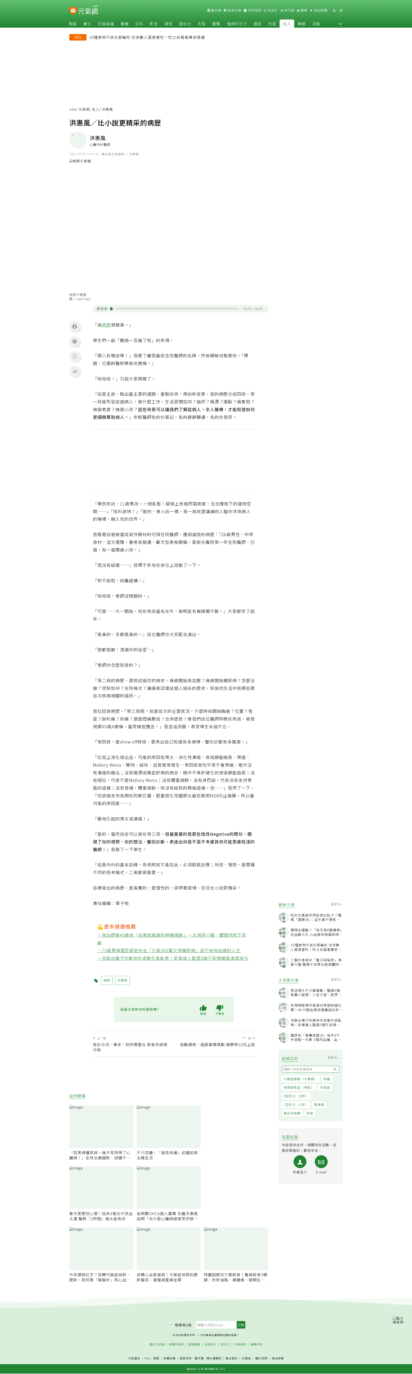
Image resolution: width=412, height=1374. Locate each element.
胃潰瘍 (319, 1104)
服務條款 (186, 1358)
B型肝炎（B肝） (296, 1096)
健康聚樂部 (176, 1344)
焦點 (73, 23)
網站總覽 (278, 1358)
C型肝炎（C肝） (295, 1104)
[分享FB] (74, 326)
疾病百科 (210, 1344)
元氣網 (84, 109)
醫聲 (216, 23)
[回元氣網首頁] (88, 10)
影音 (154, 23)
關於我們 (261, 1358)
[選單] (341, 10)
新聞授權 (170, 1358)
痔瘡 (326, 1079)
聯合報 (215, 10)
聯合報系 (232, 1358)
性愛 (272, 23)
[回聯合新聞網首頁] (73, 11)
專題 (301, 23)
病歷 (106, 325)
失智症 (325, 1087)
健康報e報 (183, 1325)
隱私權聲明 (213, 1358)
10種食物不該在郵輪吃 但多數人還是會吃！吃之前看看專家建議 (147, 37)
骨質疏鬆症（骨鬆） (298, 1087)
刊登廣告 (134, 1358)
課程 (168, 23)
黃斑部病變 (292, 1113)
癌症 (258, 23)
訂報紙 (246, 1358)
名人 (287, 23)
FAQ (147, 1358)
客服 (156, 1358)
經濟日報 (234, 10)
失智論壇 (106, 23)
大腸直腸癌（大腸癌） (300, 1079)
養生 (87, 23)
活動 (316, 23)
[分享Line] (74, 341)
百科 (139, 23)
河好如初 (254, 10)
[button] (340, 24)
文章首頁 (240, 1344)
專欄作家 (256, 1344)
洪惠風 (122, 980)
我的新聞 (320, 10)
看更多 (336, 904)
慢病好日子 (237, 23)
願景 (303, 10)
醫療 (125, 23)
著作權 (199, 1358)
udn (72, 109)
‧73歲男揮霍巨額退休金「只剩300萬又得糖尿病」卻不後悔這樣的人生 (169, 950)
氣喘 (309, 1113)
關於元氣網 (157, 1344)
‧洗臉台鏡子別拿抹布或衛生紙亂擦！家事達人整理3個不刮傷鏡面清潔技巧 (172, 958)
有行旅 (288, 10)
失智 (202, 23)
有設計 (272, 10)
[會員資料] (334, 10)
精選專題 (194, 1344)
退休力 (185, 23)
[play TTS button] (112, 309)
